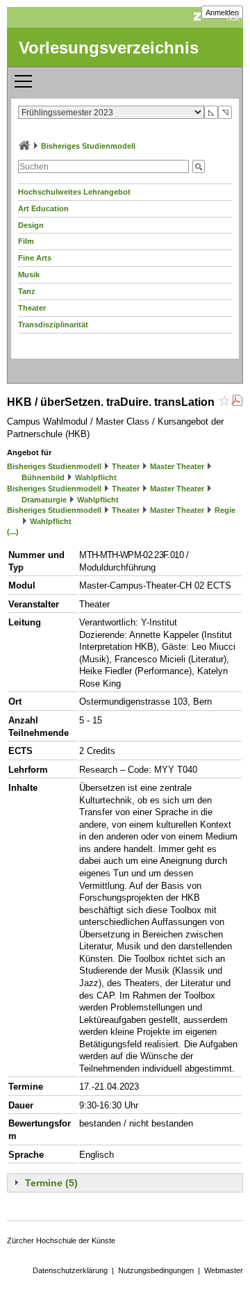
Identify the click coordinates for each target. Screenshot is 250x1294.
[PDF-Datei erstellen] (236, 402)
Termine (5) (51, 1182)
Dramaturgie (44, 500)
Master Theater (177, 466)
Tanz (26, 291)
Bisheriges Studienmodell (88, 146)
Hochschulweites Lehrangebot (74, 192)
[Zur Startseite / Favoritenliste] (24, 146)
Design (31, 225)
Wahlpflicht (96, 477)
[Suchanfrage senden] (198, 166)
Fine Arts (34, 258)
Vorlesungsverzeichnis (109, 47)
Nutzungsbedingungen (156, 1270)
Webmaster (223, 1270)
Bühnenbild (43, 477)
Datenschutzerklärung (70, 1270)
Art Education (43, 208)
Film (26, 241)
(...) (13, 531)
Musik (29, 274)
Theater (32, 308)
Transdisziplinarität (53, 324)
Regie (225, 510)
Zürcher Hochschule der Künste (61, 1240)
